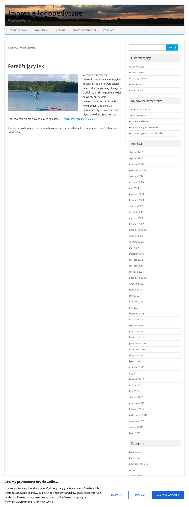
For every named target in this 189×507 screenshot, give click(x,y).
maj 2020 (134, 373)
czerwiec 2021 (136, 301)
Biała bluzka (142, 121)
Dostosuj (116, 495)
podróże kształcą (138, 464)
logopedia (70, 128)
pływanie (91, 128)
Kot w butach (136, 90)
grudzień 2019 (136, 403)
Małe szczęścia (137, 72)
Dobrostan (135, 84)
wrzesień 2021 (137, 283)
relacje (132, 470)
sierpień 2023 (136, 206)
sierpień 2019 (136, 427)
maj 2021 (134, 307)
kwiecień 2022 (136, 253)
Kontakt (108, 30)
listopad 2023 (136, 200)
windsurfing (14, 132)
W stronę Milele (137, 78)
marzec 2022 (136, 259)
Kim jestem (41, 30)
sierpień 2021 (136, 289)
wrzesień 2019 (137, 421)
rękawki (102, 128)
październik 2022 (138, 230)
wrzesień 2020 (137, 349)
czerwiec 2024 (136, 182)
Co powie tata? (137, 66)
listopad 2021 (136, 271)
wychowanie (26, 128)
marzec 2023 (136, 218)
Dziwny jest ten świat (147, 127)
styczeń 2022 (136, 265)
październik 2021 (138, 277)
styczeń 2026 (136, 152)
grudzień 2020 (136, 331)
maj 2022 (134, 248)
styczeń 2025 (136, 158)
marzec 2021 (136, 319)
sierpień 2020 (136, 355)
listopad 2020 (136, 337)
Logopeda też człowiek (150, 133)
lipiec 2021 (134, 295)
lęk (61, 128)
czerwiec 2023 (136, 212)
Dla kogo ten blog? (84, 30)
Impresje (60, 30)
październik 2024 (138, 170)
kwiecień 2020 (136, 379)
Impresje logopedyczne (45, 13)
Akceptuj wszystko (168, 495)
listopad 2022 (136, 224)
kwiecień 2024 (136, 194)
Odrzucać (139, 495)
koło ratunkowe (49, 128)
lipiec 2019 (134, 433)
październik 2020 (138, 343)
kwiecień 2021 (136, 313)
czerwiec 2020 (136, 367)
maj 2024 (134, 188)
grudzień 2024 (136, 164)
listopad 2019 (136, 409)
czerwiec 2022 (136, 241)
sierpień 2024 (136, 176)
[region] (94, 491)
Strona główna (18, 30)
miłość (81, 128)
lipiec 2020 (134, 361)
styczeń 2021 (136, 325)
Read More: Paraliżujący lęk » (78, 118)
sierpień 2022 (136, 236)
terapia (112, 128)
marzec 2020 (136, 385)
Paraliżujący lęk (26, 66)
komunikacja (135, 452)
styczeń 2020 (136, 397)
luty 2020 (134, 391)
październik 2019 (138, 415)
